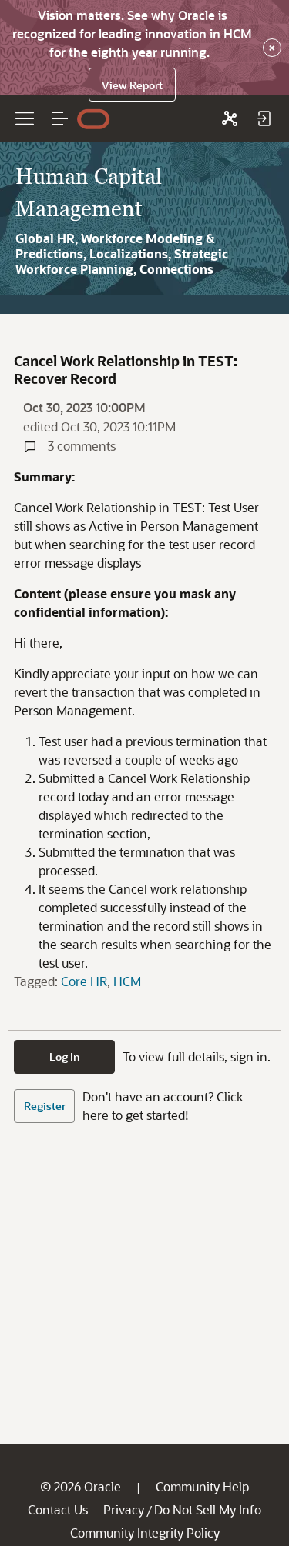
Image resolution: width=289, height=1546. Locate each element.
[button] (60, 118)
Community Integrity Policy (145, 1532)
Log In (64, 1056)
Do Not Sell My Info (207, 1509)
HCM (127, 981)
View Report (132, 85)
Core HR (84, 981)
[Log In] (264, 118)
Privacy (123, 1509)
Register (45, 1105)
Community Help (202, 1486)
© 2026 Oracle (80, 1486)
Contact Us (58, 1509)
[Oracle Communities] (229, 118)
